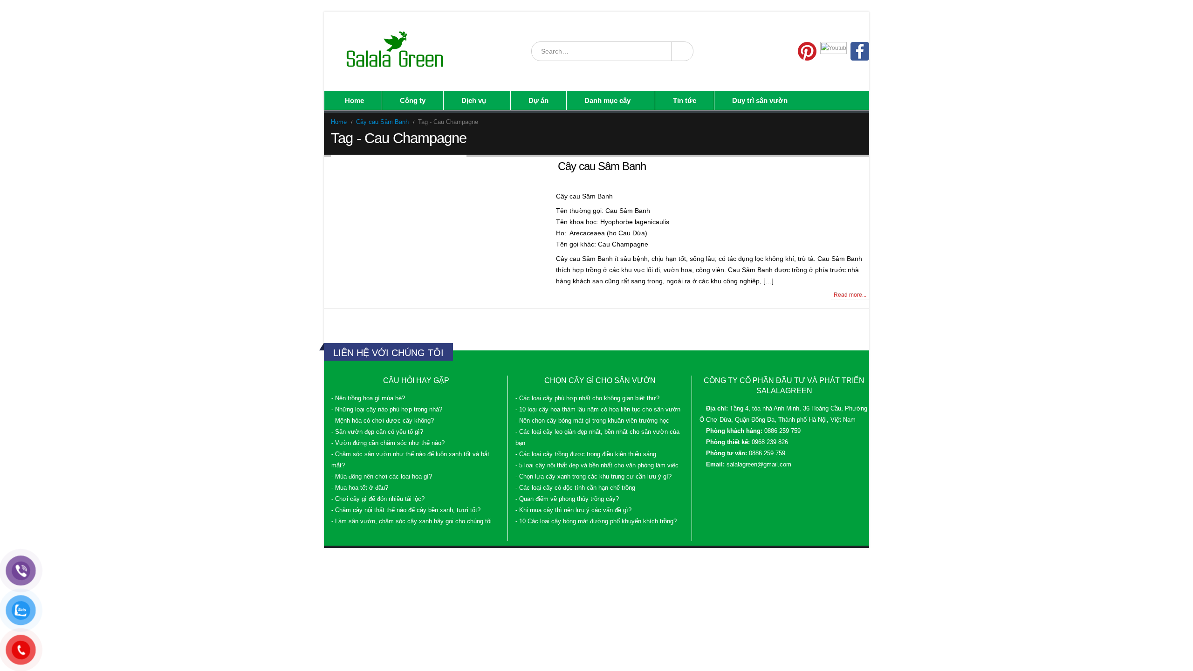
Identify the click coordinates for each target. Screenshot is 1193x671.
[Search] (682, 51)
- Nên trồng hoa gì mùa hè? (368, 398)
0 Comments (350, 295)
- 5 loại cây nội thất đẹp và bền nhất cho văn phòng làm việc (597, 465)
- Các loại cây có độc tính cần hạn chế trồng (575, 488)
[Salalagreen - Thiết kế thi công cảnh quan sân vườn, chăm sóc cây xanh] (395, 51)
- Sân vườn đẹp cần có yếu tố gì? (377, 432)
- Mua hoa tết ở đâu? (359, 488)
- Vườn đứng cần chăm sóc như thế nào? (388, 443)
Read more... (850, 295)
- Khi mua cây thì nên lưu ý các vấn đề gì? (573, 510)
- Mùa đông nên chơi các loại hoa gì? (381, 476)
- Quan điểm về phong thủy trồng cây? (567, 499)
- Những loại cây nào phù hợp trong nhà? (386, 409)
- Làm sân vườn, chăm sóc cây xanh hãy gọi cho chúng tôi (411, 521)
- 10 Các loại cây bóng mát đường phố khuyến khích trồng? (596, 521)
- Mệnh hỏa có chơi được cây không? (382, 421)
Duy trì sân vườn (760, 100)
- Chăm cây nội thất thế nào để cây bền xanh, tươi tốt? (405, 510)
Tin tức (684, 100)
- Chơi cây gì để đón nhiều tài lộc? (378, 499)
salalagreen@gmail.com (759, 464)
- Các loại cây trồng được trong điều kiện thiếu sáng (585, 454)
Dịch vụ (473, 100)
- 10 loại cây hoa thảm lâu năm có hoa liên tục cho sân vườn (597, 409)
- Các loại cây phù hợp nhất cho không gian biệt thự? (587, 398)
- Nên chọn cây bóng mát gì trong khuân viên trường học (592, 421)
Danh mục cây (607, 100)
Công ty (412, 100)
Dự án (538, 100)
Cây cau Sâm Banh (602, 166)
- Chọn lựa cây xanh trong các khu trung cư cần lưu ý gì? (593, 476)
